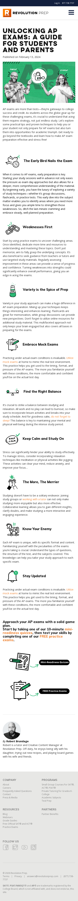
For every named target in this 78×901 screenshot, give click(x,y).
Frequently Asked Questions (17, 791)
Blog (5, 814)
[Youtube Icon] (25, 849)
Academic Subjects (51, 797)
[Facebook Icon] (6, 849)
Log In (57, 3)
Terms (6, 876)
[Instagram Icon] (33, 849)
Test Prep (47, 800)
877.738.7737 (68, 3)
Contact (7, 794)
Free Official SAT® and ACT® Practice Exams (17, 825)
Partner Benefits (50, 814)
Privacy (18, 876)
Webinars (8, 817)
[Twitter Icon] (15, 849)
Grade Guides (10, 820)
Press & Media (10, 797)
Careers (7, 787)
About (6, 784)
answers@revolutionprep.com (42, 876)
